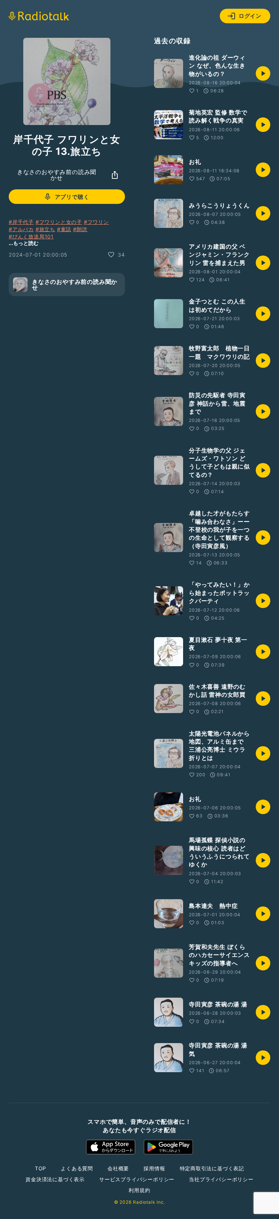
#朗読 (80, 229)
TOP (40, 1168)
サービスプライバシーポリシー (136, 1179)
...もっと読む (24, 243)
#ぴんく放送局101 (31, 236)
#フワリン (96, 222)
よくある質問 (77, 1168)
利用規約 (139, 1190)
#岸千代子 (21, 222)
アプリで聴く (72, 196)
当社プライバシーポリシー (221, 1179)
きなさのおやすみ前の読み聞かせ (56, 174)
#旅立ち (45, 229)
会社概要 (118, 1168)
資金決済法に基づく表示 (55, 1179)
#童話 (64, 229)
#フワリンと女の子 (59, 222)
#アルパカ (21, 229)
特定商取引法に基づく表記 (212, 1168)
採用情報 (154, 1168)
